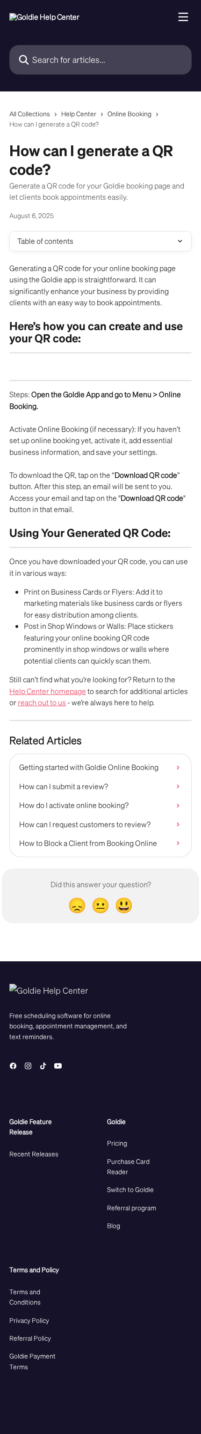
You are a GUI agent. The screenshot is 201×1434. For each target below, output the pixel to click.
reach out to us (42, 702)
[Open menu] (183, 17)
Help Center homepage (47, 691)
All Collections (29, 113)
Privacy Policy (29, 1320)
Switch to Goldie (130, 1189)
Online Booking (129, 113)
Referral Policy (30, 1338)
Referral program (131, 1207)
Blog (113, 1225)
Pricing (117, 1143)
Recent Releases (33, 1153)
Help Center (78, 113)
